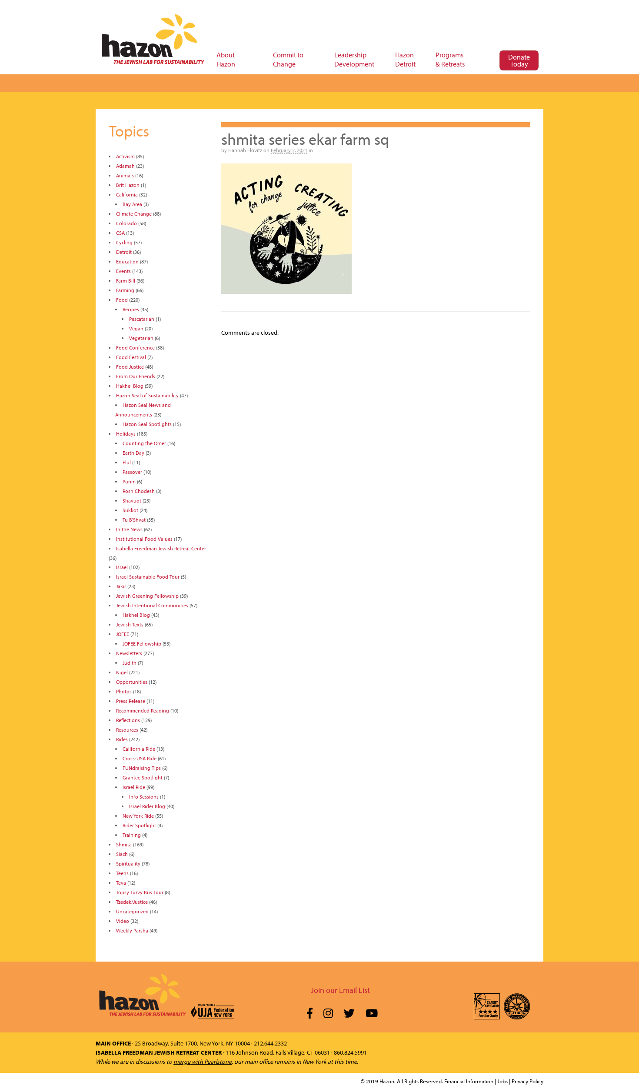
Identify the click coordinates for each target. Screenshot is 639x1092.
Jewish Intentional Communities (152, 605)
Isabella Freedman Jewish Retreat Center (161, 548)
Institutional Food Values (144, 539)
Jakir (121, 586)
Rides (122, 739)
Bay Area (132, 204)
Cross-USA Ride (139, 758)
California (127, 194)
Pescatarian (141, 319)
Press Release (130, 701)
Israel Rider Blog (147, 806)
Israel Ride (134, 787)
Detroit (124, 252)
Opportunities (131, 682)
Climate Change (134, 213)
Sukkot (130, 510)
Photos (124, 691)
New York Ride (138, 815)
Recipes (131, 309)
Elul (127, 462)
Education (127, 261)
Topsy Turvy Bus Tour (139, 892)
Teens (122, 873)
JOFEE (122, 634)
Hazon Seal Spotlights (147, 424)
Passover (132, 472)
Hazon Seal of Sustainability (147, 395)
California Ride (139, 749)
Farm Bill (125, 280)
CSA (120, 233)
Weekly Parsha (132, 930)
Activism (125, 156)
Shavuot (132, 500)
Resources (127, 729)
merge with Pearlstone (202, 1061)
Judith (129, 662)
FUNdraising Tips (142, 768)
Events (123, 271)
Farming (125, 290)
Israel (122, 567)
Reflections (128, 720)
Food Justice (130, 366)
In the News (129, 529)
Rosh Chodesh (139, 491)
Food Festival (131, 357)
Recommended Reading (142, 710)
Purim (129, 481)
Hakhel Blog (129, 386)
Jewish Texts (129, 624)
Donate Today (519, 60)
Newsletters (129, 653)
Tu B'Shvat (134, 519)
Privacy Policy (527, 1081)
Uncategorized (132, 911)
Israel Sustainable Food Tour (148, 576)
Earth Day (133, 452)
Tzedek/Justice (132, 902)
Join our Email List (340, 990)
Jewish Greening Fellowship (147, 596)
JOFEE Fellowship (142, 643)
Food (122, 299)
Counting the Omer (144, 443)
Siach (122, 854)
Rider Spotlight (139, 825)
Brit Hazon (128, 185)
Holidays (126, 433)
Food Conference (135, 347)
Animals (125, 175)
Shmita (124, 844)
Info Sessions (144, 796)
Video (122, 921)
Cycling (124, 242)
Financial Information (468, 1081)
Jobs (502, 1081)
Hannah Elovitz (245, 150)
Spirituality (128, 863)
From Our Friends (135, 376)
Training (132, 835)
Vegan (136, 328)
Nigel (122, 672)
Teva (121, 882)
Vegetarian (141, 338)
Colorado (126, 223)
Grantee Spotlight (143, 777)
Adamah (125, 166)
